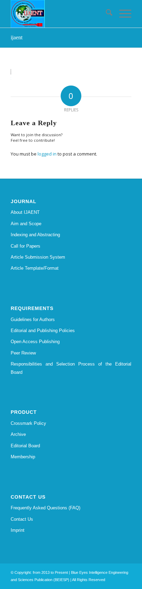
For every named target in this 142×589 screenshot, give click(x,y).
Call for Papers (25, 246)
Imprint (17, 530)
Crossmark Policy (28, 423)
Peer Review (23, 353)
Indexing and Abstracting (35, 234)
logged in (47, 154)
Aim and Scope (26, 223)
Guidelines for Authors (33, 319)
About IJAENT (25, 212)
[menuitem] (105, 14)
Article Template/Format (35, 268)
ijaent (16, 37)
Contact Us (22, 519)
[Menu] (121, 14)
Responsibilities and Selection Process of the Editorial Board (71, 368)
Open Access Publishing (35, 341)
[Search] (105, 14)
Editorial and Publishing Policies (43, 330)
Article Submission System (38, 257)
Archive (18, 434)
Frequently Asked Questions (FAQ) (45, 507)
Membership (23, 456)
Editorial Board (25, 445)
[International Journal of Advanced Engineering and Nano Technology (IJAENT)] (59, 14)
